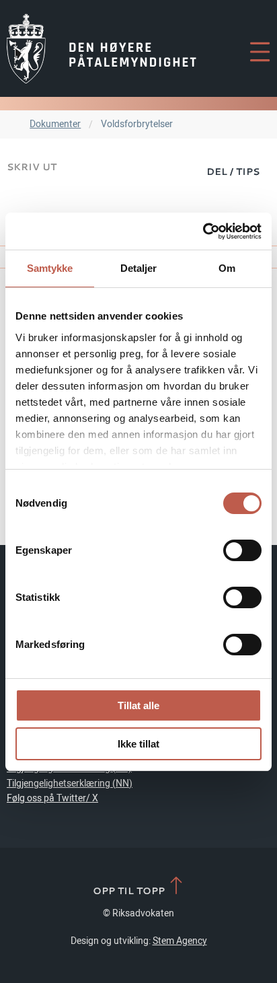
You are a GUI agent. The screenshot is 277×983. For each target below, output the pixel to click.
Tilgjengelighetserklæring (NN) (69, 783)
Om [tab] (227, 268)
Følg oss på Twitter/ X (52, 798)
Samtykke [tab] (50, 268)
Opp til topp (130, 890)
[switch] (242, 550)
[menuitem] (233, 171)
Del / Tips (233, 171)
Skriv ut (31, 166)
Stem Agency (180, 941)
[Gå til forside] (101, 48)
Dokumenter (55, 124)
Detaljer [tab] (138, 268)
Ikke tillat (138, 744)
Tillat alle (138, 705)
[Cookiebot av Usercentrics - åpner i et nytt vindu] (203, 231)
